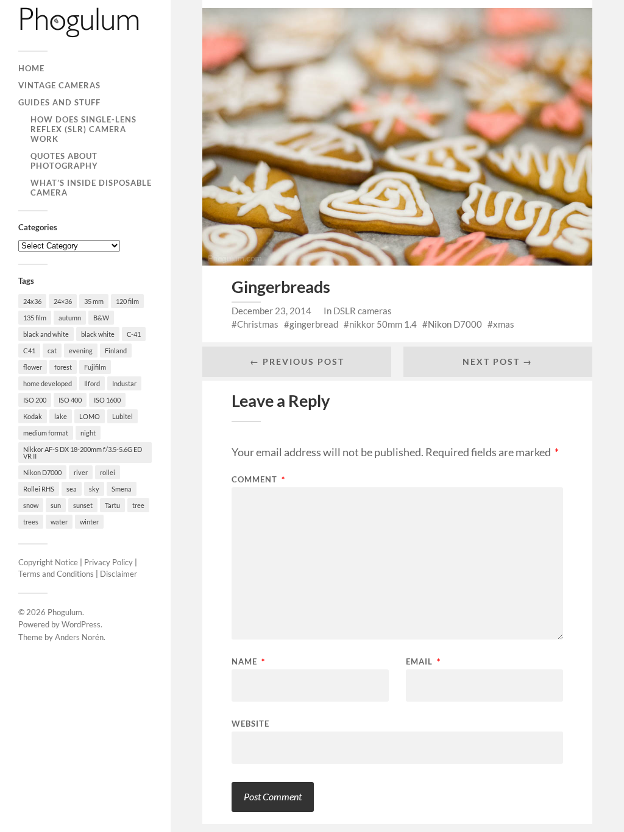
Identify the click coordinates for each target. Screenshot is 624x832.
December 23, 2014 (271, 310)
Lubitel (122, 416)
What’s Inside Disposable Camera (91, 187)
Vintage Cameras (59, 85)
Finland (116, 350)
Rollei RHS (38, 489)
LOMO (89, 416)
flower (32, 367)
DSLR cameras (362, 310)
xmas (503, 324)
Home (31, 68)
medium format (45, 433)
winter (89, 522)
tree (138, 505)
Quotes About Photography (64, 161)
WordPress (81, 624)
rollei (107, 472)
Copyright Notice (48, 562)
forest (63, 367)
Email (423, 662)
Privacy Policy (108, 562)
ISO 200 (34, 400)
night (88, 433)
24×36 (63, 301)
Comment (258, 480)
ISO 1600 (107, 400)
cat (52, 350)
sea (71, 489)
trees (30, 522)
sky (94, 489)
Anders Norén (79, 637)
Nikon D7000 (42, 472)
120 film (127, 301)
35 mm (94, 301)
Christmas (257, 324)
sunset (83, 505)
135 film (34, 318)
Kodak (32, 416)
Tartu (112, 505)
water (59, 522)
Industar (124, 383)
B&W (101, 318)
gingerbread (313, 324)
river (81, 472)
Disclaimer (118, 574)
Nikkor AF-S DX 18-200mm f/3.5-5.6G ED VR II (82, 452)
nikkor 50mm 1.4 (383, 324)
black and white (46, 334)
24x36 (32, 301)
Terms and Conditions (56, 574)
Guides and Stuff (59, 102)
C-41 (134, 334)
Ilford (92, 383)
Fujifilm (95, 367)
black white (98, 334)
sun (56, 505)
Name (248, 662)
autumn (69, 318)
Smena (122, 489)
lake (60, 416)
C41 (29, 350)
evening (81, 350)
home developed (47, 383)
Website (250, 723)
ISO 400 (70, 400)
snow (30, 505)
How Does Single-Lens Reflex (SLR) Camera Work (83, 129)
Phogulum (65, 612)
